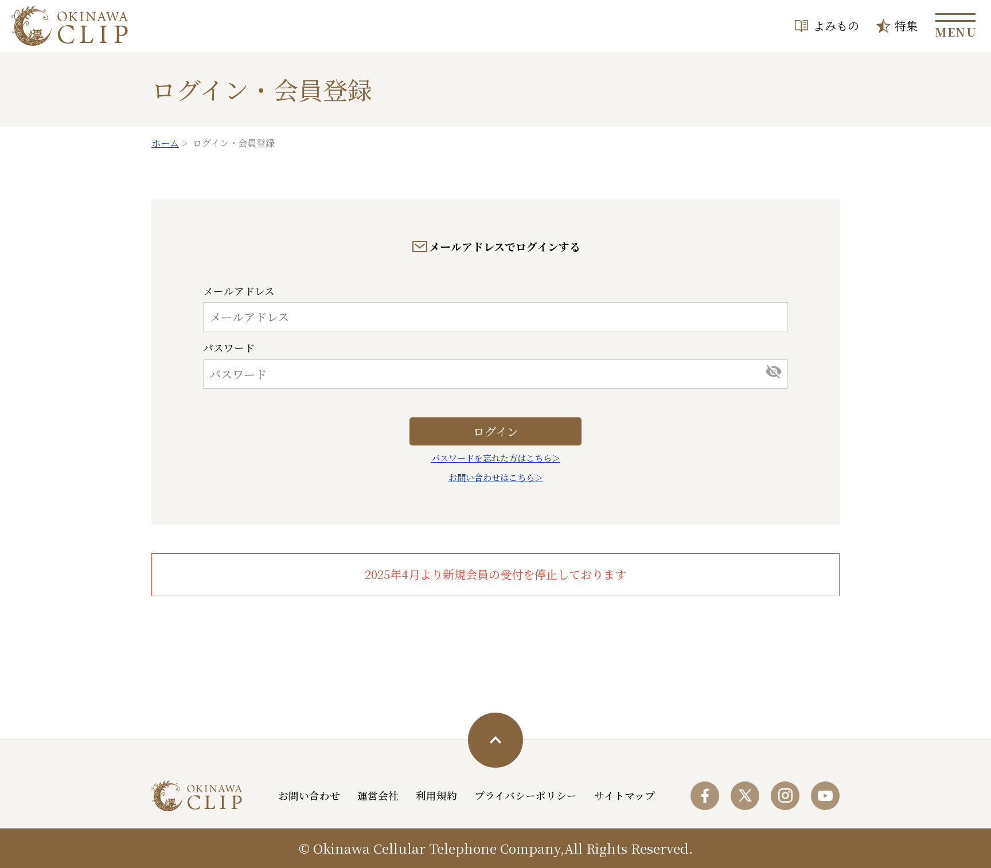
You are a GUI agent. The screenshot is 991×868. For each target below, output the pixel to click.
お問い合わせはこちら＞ (495, 477)
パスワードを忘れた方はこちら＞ (495, 458)
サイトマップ (624, 795)
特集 (906, 25)
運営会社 (378, 795)
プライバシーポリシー (525, 795)
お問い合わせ (309, 795)
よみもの (836, 25)
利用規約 (436, 795)
